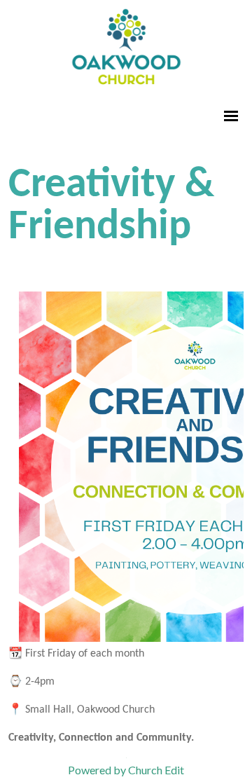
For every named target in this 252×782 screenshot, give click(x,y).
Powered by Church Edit (126, 769)
